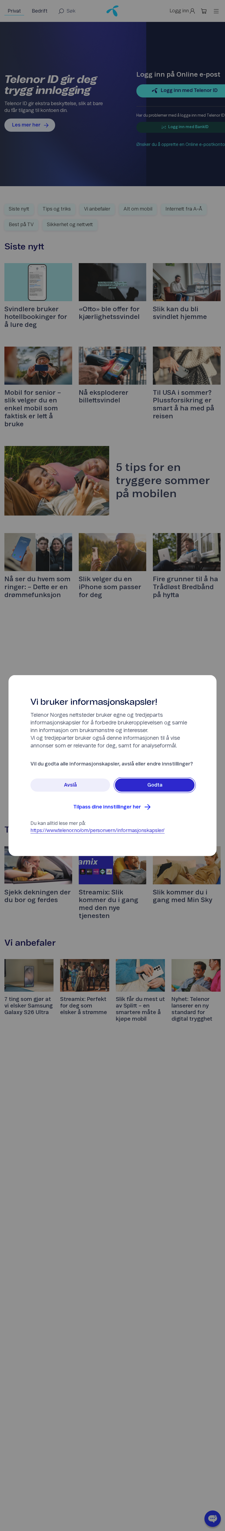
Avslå (70, 785)
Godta (154, 785)
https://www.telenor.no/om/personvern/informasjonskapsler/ (97, 830)
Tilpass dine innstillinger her (107, 807)
